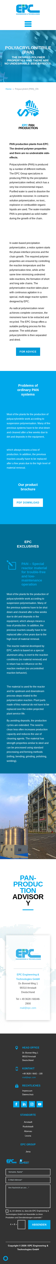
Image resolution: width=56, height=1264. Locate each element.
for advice (28, 351)
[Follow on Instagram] (32, 1104)
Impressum (27, 1091)
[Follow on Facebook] (16, 1104)
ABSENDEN (39, 1224)
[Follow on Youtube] (40, 1104)
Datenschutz (28, 1094)
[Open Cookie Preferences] (5, 1260)
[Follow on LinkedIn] (24, 1104)
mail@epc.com (28, 1008)
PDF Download (28, 502)
